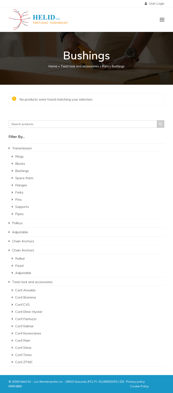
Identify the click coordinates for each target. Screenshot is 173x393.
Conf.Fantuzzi (25, 319)
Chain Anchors (23, 241)
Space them (24, 178)
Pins (18, 199)
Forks (19, 192)
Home (53, 66)
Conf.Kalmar (24, 326)
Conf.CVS (22, 304)
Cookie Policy (139, 386)
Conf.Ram (22, 340)
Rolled (19, 258)
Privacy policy (135, 381)
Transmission (22, 148)
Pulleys (17, 223)
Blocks (20, 163)
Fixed (19, 265)
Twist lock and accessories (80, 66)
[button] (162, 19)
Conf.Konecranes (28, 333)
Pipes (19, 214)
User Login (156, 3)
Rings (19, 156)
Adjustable (20, 232)
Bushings (22, 171)
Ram (105, 66)
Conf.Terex (23, 355)
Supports (22, 207)
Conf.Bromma (25, 297)
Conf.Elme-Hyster (28, 312)
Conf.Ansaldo (25, 290)
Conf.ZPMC (24, 362)
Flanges (21, 185)
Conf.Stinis (23, 347)
